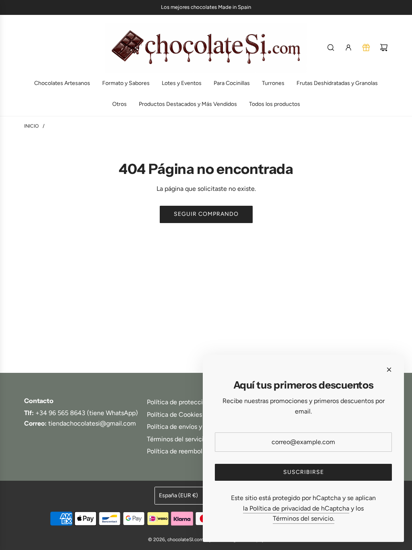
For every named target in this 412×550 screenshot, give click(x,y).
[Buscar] (331, 47)
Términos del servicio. (303, 518)
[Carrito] (384, 47)
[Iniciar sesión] (348, 47)
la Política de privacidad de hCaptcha (296, 508)
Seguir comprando (206, 214)
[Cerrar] (389, 369)
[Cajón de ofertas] (366, 47)
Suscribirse (303, 472)
